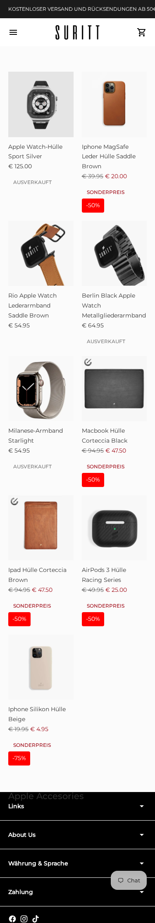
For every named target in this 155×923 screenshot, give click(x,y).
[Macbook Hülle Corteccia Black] (114, 389)
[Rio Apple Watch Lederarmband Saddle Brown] (41, 253)
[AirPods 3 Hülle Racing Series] (114, 528)
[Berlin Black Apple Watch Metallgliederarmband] (114, 253)
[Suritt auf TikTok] (35, 919)
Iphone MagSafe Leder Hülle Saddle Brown (109, 156)
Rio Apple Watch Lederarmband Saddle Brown (32, 305)
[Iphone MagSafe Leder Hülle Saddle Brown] (114, 104)
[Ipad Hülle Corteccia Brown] (41, 528)
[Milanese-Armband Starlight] (41, 389)
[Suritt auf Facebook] (12, 919)
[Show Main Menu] (13, 32)
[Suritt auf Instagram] (24, 919)
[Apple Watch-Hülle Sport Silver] (41, 104)
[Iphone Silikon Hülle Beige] (41, 667)
